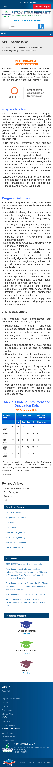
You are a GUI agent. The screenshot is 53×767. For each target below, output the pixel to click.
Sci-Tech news (7, 733)
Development (7, 710)
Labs (6, 500)
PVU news (6, 721)
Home (19, 2)
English (47, 6)
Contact (33, 2)
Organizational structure (16, 517)
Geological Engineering (16, 542)
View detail (27, 634)
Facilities (10, 522)
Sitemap (26, 2)
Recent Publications (14, 547)
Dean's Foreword (13, 512)
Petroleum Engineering (15, 532)
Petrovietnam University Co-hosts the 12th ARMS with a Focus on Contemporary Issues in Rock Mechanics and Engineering (27, 586)
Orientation (6, 706)
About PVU (6, 691)
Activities (8, 496)
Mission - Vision (8, 714)
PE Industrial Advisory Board (17, 488)
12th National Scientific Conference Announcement (27, 594)
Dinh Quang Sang (12, 492)
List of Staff (11, 527)
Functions (5, 695)
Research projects (8, 740)
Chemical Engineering (15, 537)
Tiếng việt (38, 6)
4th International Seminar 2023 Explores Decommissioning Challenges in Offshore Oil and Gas (26, 602)
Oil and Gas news (8, 725)
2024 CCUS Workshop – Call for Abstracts (24, 564)
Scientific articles (8, 736)
